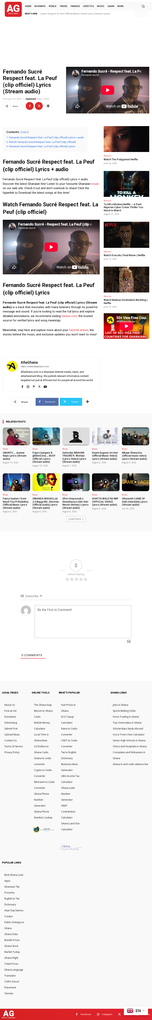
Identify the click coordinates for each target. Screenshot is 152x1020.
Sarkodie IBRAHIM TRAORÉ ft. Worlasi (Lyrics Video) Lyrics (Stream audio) (74, 457)
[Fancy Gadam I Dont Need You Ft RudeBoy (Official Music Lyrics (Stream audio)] (16, 482)
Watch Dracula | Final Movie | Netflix (124, 255)
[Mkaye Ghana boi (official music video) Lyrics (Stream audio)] (135, 436)
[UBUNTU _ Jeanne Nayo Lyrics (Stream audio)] (16, 436)
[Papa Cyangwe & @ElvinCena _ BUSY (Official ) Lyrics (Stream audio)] (46, 436)
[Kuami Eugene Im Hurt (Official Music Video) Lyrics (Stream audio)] (105, 436)
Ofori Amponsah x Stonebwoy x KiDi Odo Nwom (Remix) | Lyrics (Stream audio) (75, 503)
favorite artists (78, 330)
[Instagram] (28, 385)
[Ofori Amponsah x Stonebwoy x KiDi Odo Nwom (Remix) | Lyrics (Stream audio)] (76, 482)
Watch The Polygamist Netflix (121, 159)
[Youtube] (45, 385)
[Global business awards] (43, 832)
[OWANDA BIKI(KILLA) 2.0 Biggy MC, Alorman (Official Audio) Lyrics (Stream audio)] (46, 482)
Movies (107, 156)
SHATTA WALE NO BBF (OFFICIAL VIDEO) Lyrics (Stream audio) (105, 501)
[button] (143, 6)
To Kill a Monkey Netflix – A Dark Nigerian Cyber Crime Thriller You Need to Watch (123, 207)
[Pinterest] (33, 385)
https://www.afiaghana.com (35, 366)
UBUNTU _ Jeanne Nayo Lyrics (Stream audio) (14, 455)
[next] (144, 13)
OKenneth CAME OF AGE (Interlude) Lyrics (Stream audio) (134, 501)
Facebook (86, 1014)
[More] (48, 106)
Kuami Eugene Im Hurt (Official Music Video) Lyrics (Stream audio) (105, 455)
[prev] (138, 13)
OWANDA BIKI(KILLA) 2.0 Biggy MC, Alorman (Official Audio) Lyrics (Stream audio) (45, 503)
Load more (74, 519)
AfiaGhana (29, 362)
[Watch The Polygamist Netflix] (126, 139)
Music (5, 449)
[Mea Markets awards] (70, 849)
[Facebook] (30, 106)
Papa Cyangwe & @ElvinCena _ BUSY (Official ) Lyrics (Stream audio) (43, 457)
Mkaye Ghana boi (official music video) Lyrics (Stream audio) (72, 13)
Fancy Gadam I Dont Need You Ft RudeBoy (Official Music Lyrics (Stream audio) (15, 503)
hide (24, 132)
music (95, 184)
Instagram (107, 1014)
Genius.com (69, 316)
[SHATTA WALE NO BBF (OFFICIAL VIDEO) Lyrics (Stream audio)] (105, 482)
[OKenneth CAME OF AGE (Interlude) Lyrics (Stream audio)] (135, 482)
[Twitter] (39, 106)
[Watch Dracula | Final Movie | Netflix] (126, 235)
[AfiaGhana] (12, 374)
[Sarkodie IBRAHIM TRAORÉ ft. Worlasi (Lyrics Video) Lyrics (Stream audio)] (76, 436)
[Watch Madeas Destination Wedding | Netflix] (126, 280)
